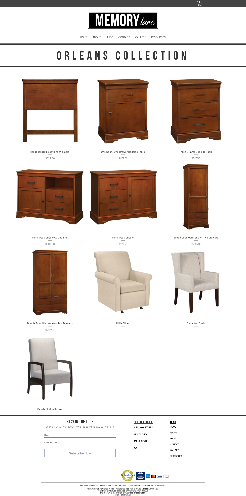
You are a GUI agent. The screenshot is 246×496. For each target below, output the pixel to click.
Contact (175, 444)
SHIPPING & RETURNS (143, 427)
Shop (173, 438)
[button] (110, 37)
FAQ (135, 448)
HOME (173, 427)
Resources (176, 456)
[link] (200, 3)
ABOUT (174, 433)
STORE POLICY (141, 434)
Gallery (174, 450)
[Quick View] (50, 110)
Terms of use (141, 441)
